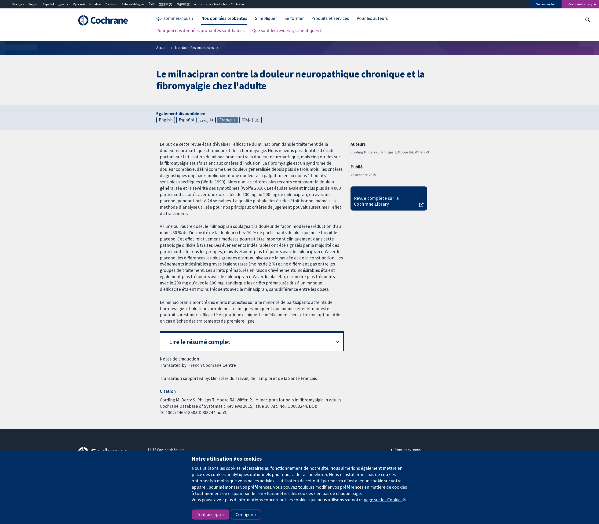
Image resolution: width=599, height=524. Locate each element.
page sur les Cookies (383, 499)
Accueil (162, 47)
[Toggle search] (587, 20)
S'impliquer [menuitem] (266, 18)
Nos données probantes (194, 47)
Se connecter (545, 4)
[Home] (109, 20)
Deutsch (111, 4)
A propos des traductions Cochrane (219, 4)
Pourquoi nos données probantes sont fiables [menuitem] (200, 30)
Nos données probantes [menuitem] (224, 18)
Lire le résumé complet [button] (199, 342)
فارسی (63, 4)
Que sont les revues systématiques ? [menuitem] (287, 30)
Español (48, 4)
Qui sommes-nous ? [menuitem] (175, 18)
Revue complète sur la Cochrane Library (376, 201)
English (33, 4)
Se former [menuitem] (294, 18)
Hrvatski (95, 4)
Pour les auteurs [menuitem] (372, 18)
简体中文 (183, 4)
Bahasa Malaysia (133, 4)
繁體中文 (165, 4)
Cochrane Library (580, 4)
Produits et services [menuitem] (330, 18)
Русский (79, 4)
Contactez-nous (408, 449)
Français (18, 4)
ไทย (151, 4)
